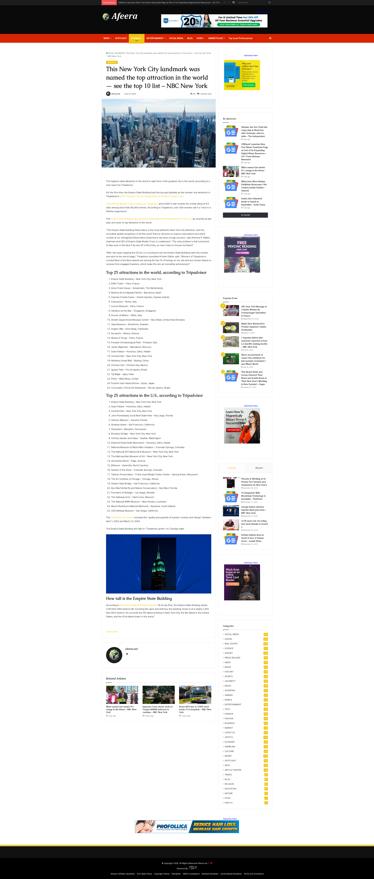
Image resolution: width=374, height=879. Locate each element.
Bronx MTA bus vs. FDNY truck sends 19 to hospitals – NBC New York (195, 709)
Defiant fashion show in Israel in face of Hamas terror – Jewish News (252, 538)
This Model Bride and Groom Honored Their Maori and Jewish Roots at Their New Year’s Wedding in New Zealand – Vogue (254, 378)
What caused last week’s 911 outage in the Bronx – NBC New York (148, 2)
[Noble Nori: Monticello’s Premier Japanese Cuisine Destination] (231, 327)
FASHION (229, 718)
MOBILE (228, 700)
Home (111, 53)
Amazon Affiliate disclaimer (122, 874)
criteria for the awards (122, 517)
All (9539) (245, 215)
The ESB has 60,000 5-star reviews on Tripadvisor (132, 203)
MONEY (228, 756)
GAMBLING (230, 746)
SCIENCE (229, 648)
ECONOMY (230, 742)
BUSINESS (136, 38)
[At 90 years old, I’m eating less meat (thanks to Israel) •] (231, 524)
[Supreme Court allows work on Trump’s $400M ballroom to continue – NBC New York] (159, 695)
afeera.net (115, 94)
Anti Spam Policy (144, 874)
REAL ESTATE (231, 643)
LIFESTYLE (230, 732)
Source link (112, 631)
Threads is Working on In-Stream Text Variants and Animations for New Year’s (254, 481)
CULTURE (229, 751)
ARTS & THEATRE (233, 770)
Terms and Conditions (254, 874)
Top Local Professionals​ (241, 38)
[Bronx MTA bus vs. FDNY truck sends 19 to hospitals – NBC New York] (195, 695)
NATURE (229, 793)
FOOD (227, 798)
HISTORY (229, 672)
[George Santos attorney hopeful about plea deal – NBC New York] (231, 510)
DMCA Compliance (191, 874)
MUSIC (228, 686)
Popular (232, 467)
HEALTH (228, 803)
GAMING (229, 695)
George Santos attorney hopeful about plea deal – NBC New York (253, 510)
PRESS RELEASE (232, 658)
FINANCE (229, 714)
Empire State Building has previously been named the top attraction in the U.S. (151, 218)
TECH (227, 709)
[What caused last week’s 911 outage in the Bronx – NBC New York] (122, 695)
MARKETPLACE (215, 38)
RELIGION (229, 784)
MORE (200, 38)
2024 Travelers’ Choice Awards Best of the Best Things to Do (151, 196)
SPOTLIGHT (121, 38)
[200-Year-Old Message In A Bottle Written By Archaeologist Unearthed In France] (231, 310)
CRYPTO (229, 737)
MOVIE (228, 667)
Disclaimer (176, 874)
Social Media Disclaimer (231, 874)
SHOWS (228, 639)
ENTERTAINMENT (155, 38)
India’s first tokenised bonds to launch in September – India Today (253, 201)
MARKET (229, 728)
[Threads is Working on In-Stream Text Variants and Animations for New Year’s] (231, 482)
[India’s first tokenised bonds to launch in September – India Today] (231, 202)
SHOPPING (230, 690)
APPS (227, 765)
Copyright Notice (162, 874)
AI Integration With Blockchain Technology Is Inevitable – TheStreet (253, 495)
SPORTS (229, 676)
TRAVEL (228, 774)
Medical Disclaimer (210, 874)
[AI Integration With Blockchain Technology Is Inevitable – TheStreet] (231, 496)
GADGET (229, 653)
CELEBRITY (230, 681)
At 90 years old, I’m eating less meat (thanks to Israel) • (254, 524)
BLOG (190, 38)
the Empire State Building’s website (138, 605)
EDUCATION (230, 788)
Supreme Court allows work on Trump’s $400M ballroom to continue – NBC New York (158, 709)
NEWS (106, 38)
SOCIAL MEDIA (176, 38)
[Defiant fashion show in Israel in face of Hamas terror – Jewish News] (231, 538)
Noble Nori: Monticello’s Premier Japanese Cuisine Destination (253, 326)
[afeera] (120, 17)
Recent (259, 467)
